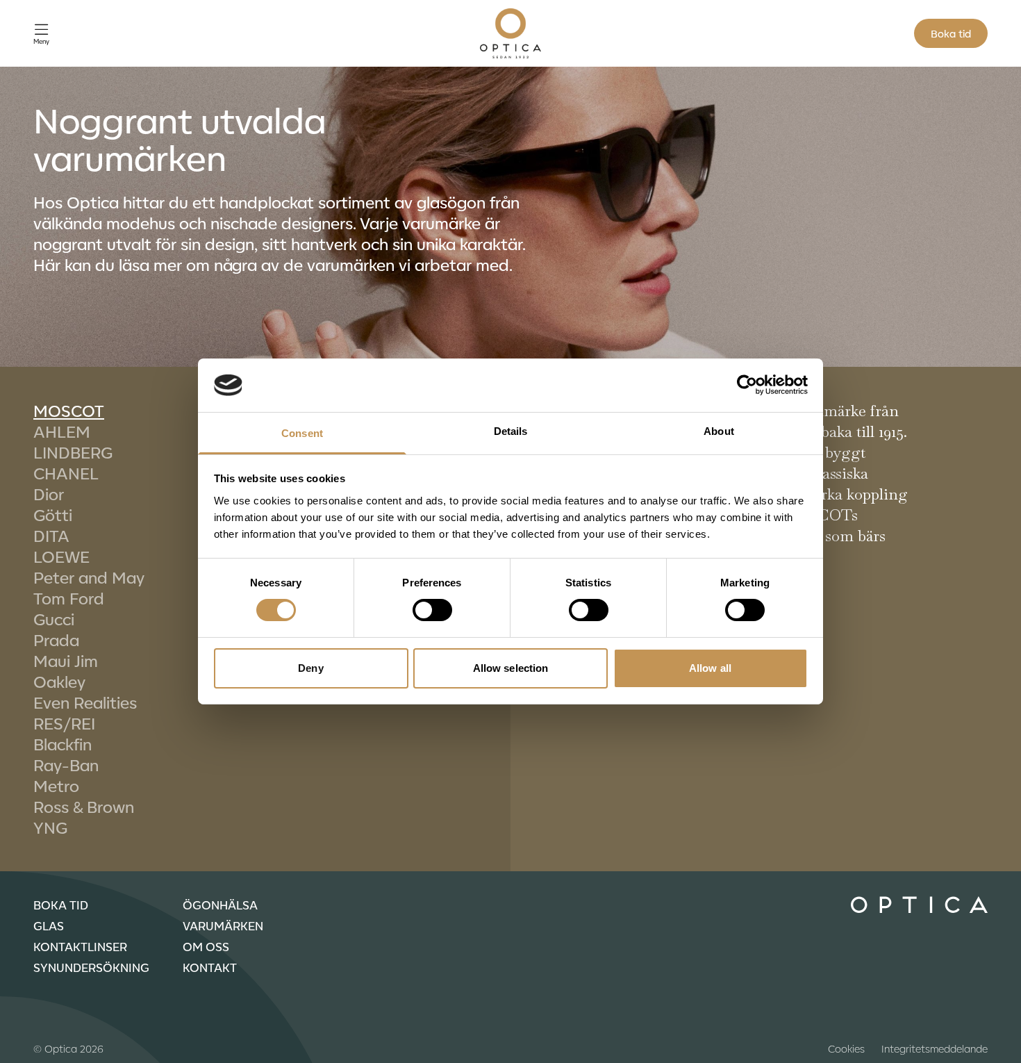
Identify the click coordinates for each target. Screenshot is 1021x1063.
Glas (48, 925)
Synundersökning (91, 967)
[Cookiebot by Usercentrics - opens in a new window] (747, 384)
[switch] (432, 610)
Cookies (846, 1048)
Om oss (206, 946)
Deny (310, 668)
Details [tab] (511, 431)
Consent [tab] (302, 433)
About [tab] (719, 431)
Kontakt (210, 967)
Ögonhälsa (220, 904)
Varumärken (223, 925)
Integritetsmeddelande (934, 1048)
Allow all (710, 668)
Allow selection (511, 668)
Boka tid (951, 33)
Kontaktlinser (80, 946)
